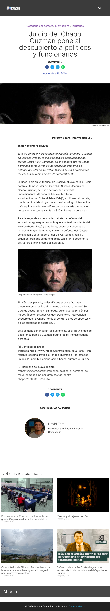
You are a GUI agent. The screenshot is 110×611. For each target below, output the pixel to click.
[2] (54, 322)
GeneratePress (77, 606)
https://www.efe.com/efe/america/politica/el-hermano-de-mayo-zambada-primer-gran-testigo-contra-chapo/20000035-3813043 (53, 375)
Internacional (62, 25)
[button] (91, 7)
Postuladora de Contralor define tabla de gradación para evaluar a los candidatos (24, 518)
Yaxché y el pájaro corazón (72, 516)
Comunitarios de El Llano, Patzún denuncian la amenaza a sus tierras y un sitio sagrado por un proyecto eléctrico (26, 570)
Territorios (78, 25)
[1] (62, 198)
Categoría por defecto (39, 25)
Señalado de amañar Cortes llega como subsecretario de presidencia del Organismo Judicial (82, 570)
